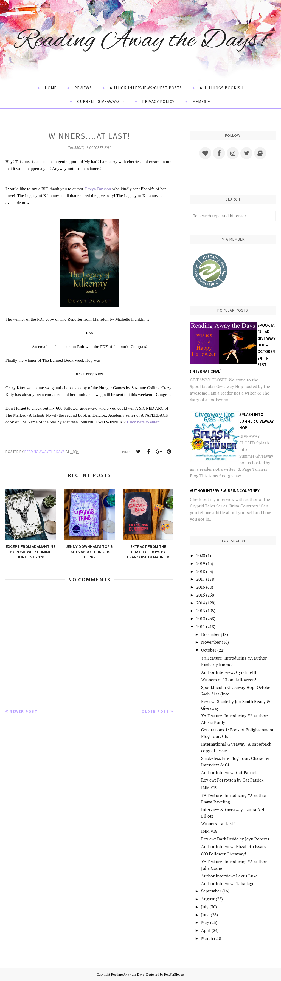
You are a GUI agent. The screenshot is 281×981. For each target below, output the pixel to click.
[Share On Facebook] (148, 451)
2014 (200, 603)
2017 (200, 579)
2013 (200, 610)
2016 (200, 587)
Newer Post (24, 711)
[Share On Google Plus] (158, 451)
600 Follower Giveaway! (223, 854)
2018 (200, 571)
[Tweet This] (138, 451)
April (205, 930)
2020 (200, 555)
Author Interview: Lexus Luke (229, 876)
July (205, 906)
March (207, 938)
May (205, 922)
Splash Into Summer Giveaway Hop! (256, 421)
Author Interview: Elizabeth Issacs (233, 846)
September (211, 891)
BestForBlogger (174, 974)
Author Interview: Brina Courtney (225, 490)
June (205, 914)
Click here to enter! (143, 422)
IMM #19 (209, 787)
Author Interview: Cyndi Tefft (229, 672)
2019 (200, 563)
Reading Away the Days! (140, 41)
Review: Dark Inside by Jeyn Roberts (235, 839)
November (211, 642)
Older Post (155, 711)
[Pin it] (168, 451)
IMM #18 (209, 831)
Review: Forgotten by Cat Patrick (232, 780)
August (208, 899)
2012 (200, 618)
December (210, 634)
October (208, 650)
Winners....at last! (218, 823)
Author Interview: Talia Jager (228, 883)
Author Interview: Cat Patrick (229, 772)
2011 (200, 626)
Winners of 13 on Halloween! (228, 679)
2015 (200, 595)
